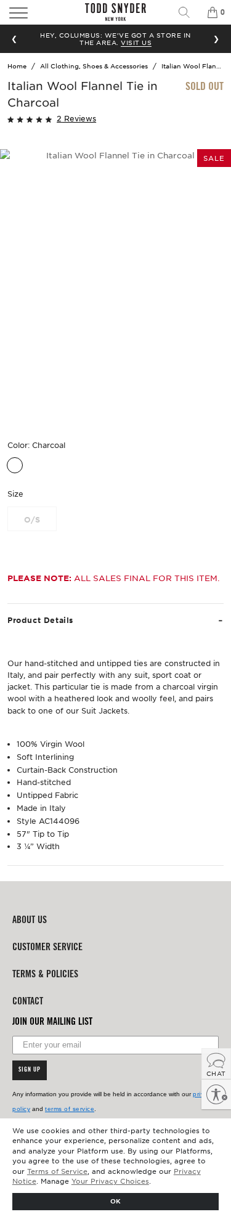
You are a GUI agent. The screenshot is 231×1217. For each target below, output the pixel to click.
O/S (32, 519)
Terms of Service (57, 1170)
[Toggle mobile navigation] (34, 12)
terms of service (69, 1108)
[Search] (188, 12)
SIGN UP (29, 1070)
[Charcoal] (14, 465)
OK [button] (115, 1201)
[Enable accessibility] (216, 1094)
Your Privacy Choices (110, 1180)
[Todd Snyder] (116, 12)
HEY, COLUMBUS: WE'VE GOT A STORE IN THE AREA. (115, 38)
